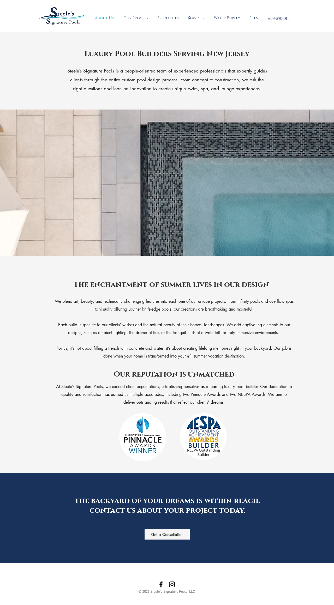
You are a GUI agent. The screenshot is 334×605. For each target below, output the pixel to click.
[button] (168, 18)
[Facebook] (161, 584)
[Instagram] (172, 584)
